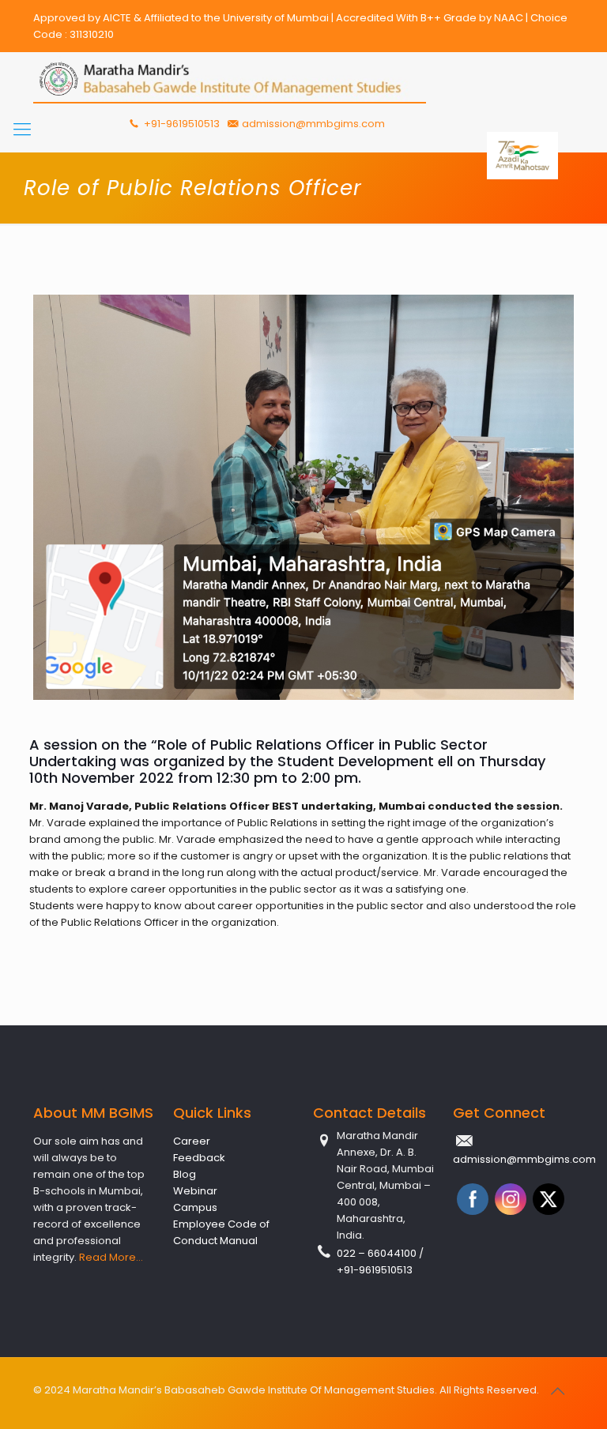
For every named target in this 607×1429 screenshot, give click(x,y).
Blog (184, 1174)
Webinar (195, 1190)
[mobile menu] (22, 129)
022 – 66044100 (378, 1253)
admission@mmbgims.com (313, 123)
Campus (195, 1207)
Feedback (199, 1157)
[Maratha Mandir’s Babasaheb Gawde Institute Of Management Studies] (229, 79)
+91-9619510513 (180, 123)
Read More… (111, 1257)
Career (191, 1141)
